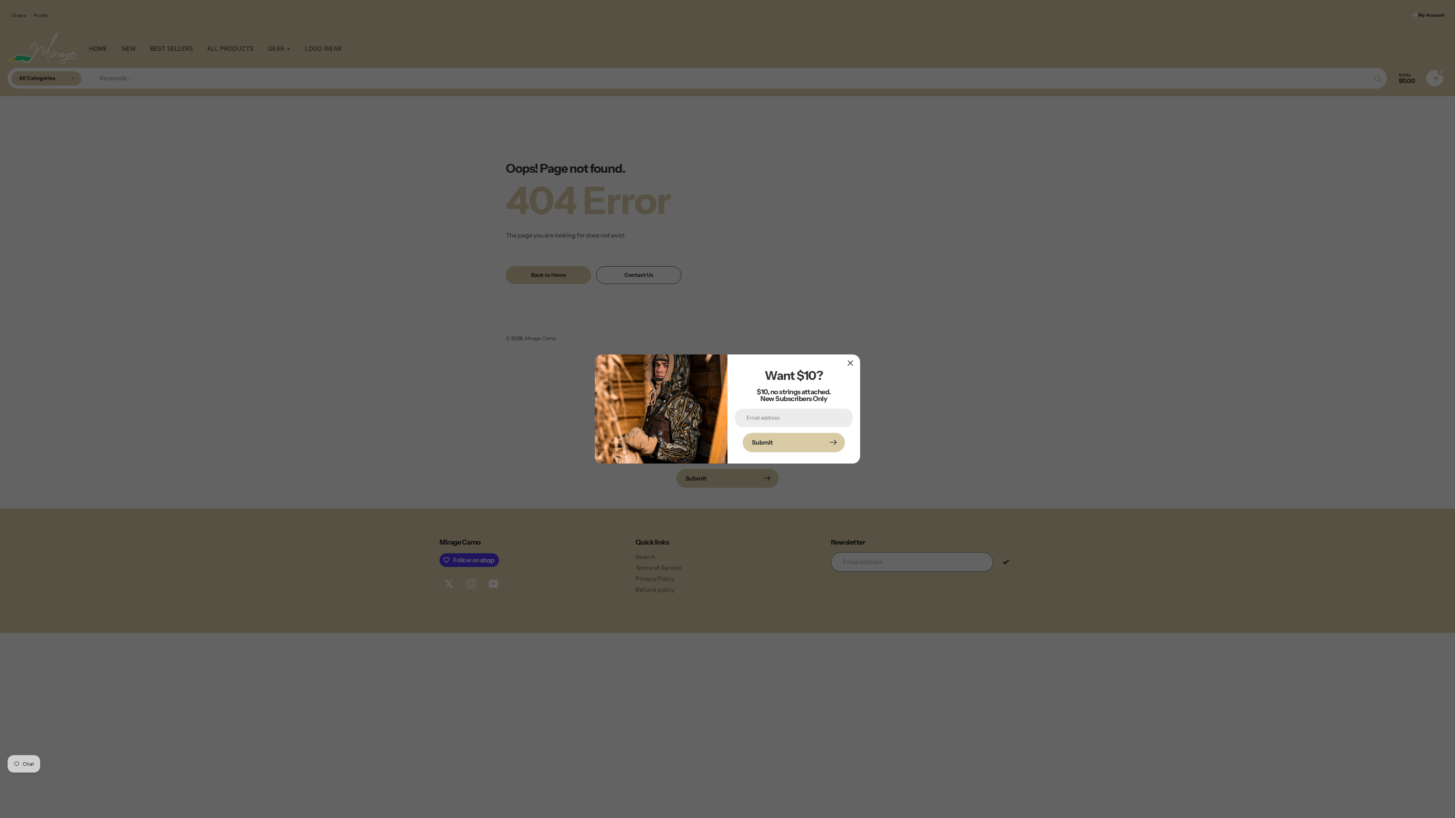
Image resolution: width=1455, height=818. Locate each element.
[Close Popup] (850, 363)
